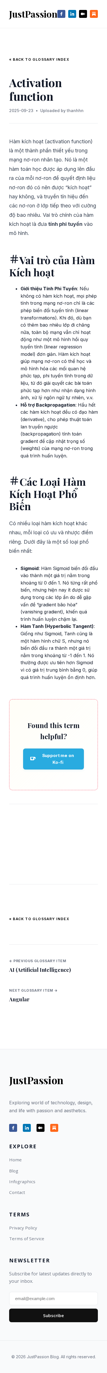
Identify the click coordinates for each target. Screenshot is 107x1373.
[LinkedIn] (72, 14)
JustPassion (33, 14)
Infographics (22, 1181)
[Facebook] (61, 14)
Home (15, 1159)
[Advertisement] (53, 844)
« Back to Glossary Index (39, 59)
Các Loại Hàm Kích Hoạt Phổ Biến (47, 494)
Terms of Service (26, 1238)
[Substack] (94, 14)
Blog (13, 1171)
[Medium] (83, 14)
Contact (17, 1192)
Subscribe (53, 1315)
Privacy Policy (23, 1228)
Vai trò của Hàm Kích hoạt (52, 266)
